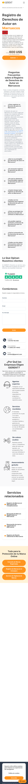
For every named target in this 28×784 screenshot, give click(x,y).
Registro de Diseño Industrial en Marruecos (15, 535)
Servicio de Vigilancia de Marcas (14, 577)
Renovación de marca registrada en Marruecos (14, 526)
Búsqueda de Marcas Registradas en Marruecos (14, 515)
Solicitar (13, 58)
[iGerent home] (7, 3)
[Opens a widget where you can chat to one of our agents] (22, 781)
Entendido (14, 778)
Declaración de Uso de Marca (9, 781)
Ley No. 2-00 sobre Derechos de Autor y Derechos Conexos (13, 132)
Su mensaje (5, 312)
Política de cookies (14, 773)
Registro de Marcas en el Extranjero (14, 570)
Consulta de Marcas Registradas (14, 563)
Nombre (4, 298)
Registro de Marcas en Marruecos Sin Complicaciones (14, 504)
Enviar (14, 330)
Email (3, 306)
